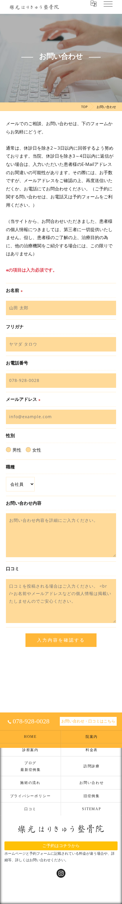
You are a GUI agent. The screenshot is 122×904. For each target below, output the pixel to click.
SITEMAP (91, 809)
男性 (16, 450)
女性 (36, 450)
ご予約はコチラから (61, 845)
